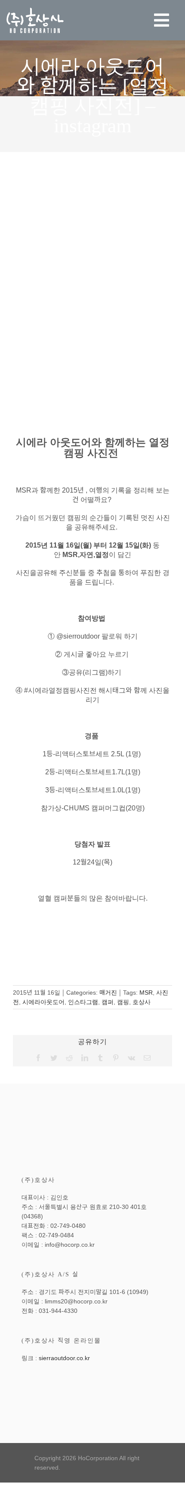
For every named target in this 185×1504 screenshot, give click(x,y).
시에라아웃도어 (43, 1002)
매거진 (108, 992)
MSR (146, 992)
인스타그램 (83, 1002)
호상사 (142, 1002)
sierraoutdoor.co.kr (64, 1358)
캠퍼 (108, 1002)
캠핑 (123, 1002)
